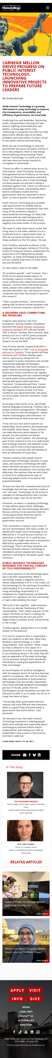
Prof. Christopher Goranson (26, 801)
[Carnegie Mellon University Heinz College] (11, 8)
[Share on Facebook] (29, 755)
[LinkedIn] (32, 1032)
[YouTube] (26, 1032)
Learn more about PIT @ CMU (17, 741)
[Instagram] (38, 1032)
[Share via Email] (24, 755)
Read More (42, 914)
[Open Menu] (48, 7)
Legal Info (26, 1011)
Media (26, 1007)
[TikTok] (20, 1032)
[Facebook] (14, 1032)
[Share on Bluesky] (34, 755)
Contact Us (26, 1016)
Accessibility (26, 1020)
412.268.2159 (32, 1041)
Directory (26, 1025)
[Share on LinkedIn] (39, 755)
